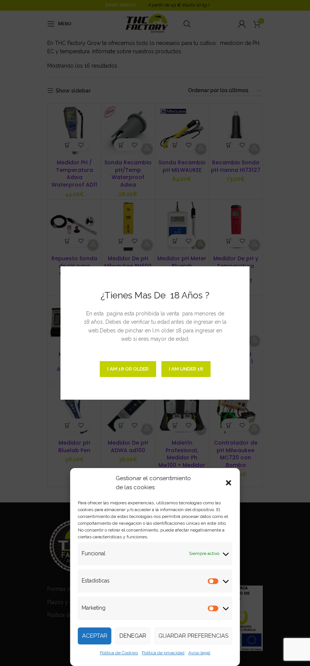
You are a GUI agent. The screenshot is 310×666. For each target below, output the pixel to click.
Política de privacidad (163, 652)
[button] (228, 483)
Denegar (132, 635)
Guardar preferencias (193, 635)
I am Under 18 (186, 369)
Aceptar (94, 635)
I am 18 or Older (128, 369)
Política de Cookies (119, 652)
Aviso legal (199, 652)
